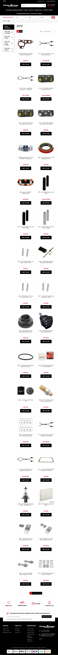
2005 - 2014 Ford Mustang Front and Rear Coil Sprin (46, 574)
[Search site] (44, 5)
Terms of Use (30, 628)
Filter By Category (8, 32)
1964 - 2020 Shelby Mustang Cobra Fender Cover (46, 89)
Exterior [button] (45, 10)
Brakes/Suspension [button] (18, 10)
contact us (41, 1)
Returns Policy (30, 632)
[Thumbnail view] (18, 31)
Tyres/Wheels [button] (33, 13)
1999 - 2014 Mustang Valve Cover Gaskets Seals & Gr (25, 435)
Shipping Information (30, 636)
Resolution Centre (7, 632)
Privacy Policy (29, 619)
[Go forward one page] (40, 593)
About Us (17, 628)
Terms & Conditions (22, 619)
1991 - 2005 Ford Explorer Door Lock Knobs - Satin (46, 296)
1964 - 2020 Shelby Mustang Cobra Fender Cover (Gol (25, 123)
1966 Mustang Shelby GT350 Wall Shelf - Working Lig (25, 158)
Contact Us (18, 632)
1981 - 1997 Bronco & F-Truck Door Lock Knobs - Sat (25, 296)
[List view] (21, 31)
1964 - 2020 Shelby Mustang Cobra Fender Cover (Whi (46, 123)
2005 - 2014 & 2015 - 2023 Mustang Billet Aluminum (25, 539)
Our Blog (17, 630)
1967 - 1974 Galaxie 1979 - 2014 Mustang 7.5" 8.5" (46, 158)
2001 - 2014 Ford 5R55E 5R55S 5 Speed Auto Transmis (46, 470)
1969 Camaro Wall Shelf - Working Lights (25, 192)
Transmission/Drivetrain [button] (23, 13)
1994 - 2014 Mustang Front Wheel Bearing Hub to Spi (25, 331)
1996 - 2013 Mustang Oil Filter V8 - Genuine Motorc (46, 366)
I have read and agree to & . (20, 619)
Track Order (6, 630)
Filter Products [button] (7, 27)
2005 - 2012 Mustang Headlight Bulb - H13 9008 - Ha (26, 504)
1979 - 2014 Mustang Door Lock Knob (46, 192)
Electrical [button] (31, 10)
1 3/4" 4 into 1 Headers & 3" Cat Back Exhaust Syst (46, 54)
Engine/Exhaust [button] (38, 10)
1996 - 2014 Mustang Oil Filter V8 (25, 400)
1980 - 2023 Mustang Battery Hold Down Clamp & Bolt (46, 262)
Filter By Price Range (7, 43)
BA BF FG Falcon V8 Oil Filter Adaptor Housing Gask (26, 54)
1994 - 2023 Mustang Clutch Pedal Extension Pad (46, 331)
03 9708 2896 (45, 631)
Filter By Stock (7, 37)
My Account (6, 628)
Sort (41, 31)
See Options (46, 99)
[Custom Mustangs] (11, 5)
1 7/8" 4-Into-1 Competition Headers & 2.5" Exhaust (25, 89)
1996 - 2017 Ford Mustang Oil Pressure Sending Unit (46, 400)
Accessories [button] (9, 10)
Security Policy (30, 634)
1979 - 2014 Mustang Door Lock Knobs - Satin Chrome (26, 262)
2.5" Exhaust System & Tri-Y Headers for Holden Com (26, 470)
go (53, 17)
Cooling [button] (25, 10)
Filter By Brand (7, 49)
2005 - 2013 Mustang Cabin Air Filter (46, 504)
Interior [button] (50, 10)
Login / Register (50, 1)
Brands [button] (40, 13)
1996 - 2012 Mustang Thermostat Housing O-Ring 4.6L (25, 366)
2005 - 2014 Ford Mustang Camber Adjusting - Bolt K (25, 574)
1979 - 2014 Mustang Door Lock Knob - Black (26, 227)
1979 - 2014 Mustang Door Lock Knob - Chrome (46, 227)
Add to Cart (25, 64)
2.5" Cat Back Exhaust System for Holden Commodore (46, 435)
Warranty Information (30, 640)
